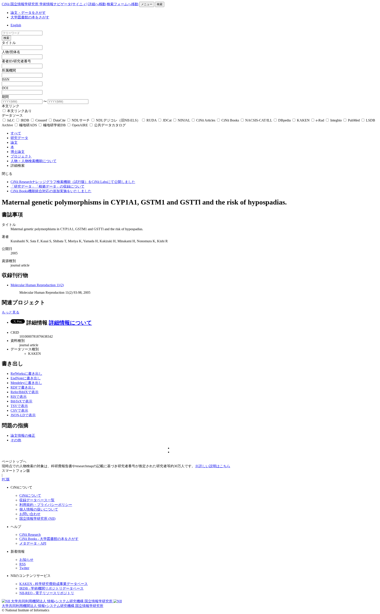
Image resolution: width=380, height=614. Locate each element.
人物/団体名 (11, 52)
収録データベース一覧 (37, 500)
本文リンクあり (19, 111)
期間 (5, 97)
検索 (160, 4)
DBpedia (284, 120)
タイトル (9, 43)
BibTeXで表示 (21, 401)
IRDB (25, 120)
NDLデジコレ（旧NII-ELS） (118, 120)
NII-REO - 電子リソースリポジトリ (46, 593)
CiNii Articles (205, 120)
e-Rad (320, 120)
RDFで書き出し (23, 387)
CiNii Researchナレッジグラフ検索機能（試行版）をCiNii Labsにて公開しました (73, 182)
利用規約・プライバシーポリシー (45, 505)
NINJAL (184, 120)
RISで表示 (19, 396)
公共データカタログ (109, 125)
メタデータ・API (32, 543)
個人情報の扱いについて (38, 509)
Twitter (24, 568)
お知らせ (26, 559)
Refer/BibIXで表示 (24, 392)
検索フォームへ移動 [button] (122, 4)
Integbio (336, 120)
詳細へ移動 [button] (97, 4)
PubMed (354, 120)
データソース (12, 115)
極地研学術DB (54, 125)
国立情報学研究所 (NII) (37, 518)
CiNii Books (230, 120)
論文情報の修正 (23, 435)
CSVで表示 (19, 410)
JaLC (10, 120)
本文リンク (10, 106)
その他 (16, 440)
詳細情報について (70, 323)
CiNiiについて (30, 495)
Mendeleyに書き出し (26, 383)
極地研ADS (28, 125)
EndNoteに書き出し (26, 378)
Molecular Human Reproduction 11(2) (37, 285)
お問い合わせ (29, 514)
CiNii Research (30, 534)
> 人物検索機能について (37, 161)
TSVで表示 (19, 406)
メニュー (146, 4)
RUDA (151, 120)
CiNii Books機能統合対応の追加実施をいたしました (51, 191)
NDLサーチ (81, 120)
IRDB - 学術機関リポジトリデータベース (51, 588)
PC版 (6, 479)
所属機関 (9, 70)
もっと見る (10, 312)
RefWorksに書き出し (26, 373)
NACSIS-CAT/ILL (258, 120)
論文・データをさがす (28, 12)
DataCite (59, 120)
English (16, 25)
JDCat (167, 120)
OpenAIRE (80, 125)
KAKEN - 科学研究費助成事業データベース (53, 584)
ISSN (5, 79)
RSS (22, 564)
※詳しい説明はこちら (212, 466)
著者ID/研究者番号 (16, 61)
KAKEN (303, 120)
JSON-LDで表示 (23, 415)
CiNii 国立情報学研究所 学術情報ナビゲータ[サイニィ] (44, 4)
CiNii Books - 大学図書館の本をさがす (49, 539)
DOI (5, 88)
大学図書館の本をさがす (30, 17)
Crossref (41, 120)
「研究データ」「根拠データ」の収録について (47, 186)
